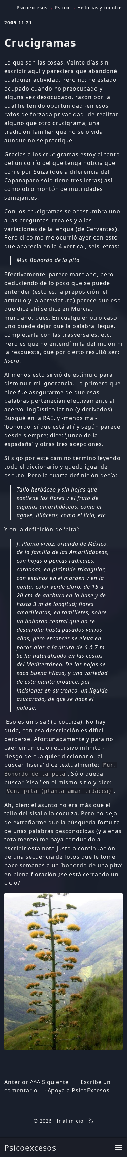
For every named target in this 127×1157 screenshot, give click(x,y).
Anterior (16, 1082)
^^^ (35, 1082)
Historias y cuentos (100, 8)
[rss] (91, 1120)
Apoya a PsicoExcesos (79, 1090)
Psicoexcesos (30, 1147)
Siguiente (55, 1082)
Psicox (62, 8)
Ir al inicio (70, 1120)
